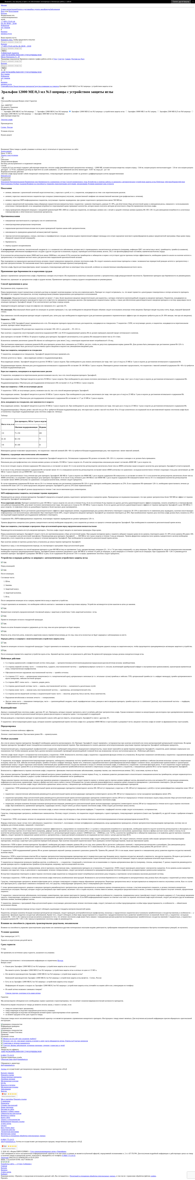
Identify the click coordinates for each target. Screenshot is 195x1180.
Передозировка (7, 184)
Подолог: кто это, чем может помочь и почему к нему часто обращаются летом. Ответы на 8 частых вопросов (45, 1041)
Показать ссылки (7, 1075)
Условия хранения (95, 184)
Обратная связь (7, 1059)
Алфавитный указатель (10, 53)
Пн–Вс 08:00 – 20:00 (9, 22)
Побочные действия (164, 182)
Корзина (4, 1170)
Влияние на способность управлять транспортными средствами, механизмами (57, 184)
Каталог (4, 13)
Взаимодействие (178, 182)
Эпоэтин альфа (7, 120)
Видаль (60, 960)
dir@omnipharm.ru (8, 1065)
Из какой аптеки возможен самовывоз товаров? (23, 989)
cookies (153, 1176)
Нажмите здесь (6, 40)
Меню (3, 57)
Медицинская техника (9, 1087)
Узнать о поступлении (9, 147)
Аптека (4, 1069)
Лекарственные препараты (23, 86)
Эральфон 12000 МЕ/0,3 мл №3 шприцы (52, 111)
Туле (55, 59)
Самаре (68, 59)
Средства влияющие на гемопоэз (46, 86)
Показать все (6, 176)
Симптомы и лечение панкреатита (16, 1043)
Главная (4, 86)
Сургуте (61, 59)
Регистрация (13, 11)
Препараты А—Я (13, 57)
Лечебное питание (8, 1079)
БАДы (3, 1083)
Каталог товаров (7, 1073)
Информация (6, 1121)
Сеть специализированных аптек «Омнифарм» (48, 1151)
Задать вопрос (6, 151)
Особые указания (20, 184)
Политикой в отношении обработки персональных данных (92, 1176)
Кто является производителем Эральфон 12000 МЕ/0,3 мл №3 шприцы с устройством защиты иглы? (44, 974)
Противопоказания (17, 182)
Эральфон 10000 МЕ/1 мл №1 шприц (142, 111)
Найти (4, 51)
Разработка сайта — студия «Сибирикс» (16, 1164)
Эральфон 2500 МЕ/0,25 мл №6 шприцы (175, 111)
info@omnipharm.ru (20, 1059)
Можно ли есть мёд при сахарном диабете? (19, 1039)
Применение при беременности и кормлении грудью (45, 182)
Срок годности (108, 184)
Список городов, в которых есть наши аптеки (23, 993)
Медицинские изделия (9, 1081)
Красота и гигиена (8, 1085)
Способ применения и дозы (77, 182)
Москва (4, 5)
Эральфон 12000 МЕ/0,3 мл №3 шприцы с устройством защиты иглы (98, 111)
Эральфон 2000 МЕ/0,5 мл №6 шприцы (16, 114)
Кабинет (4, 1174)
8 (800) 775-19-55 (7, 1055)
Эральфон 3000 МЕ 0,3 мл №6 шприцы (49, 114)
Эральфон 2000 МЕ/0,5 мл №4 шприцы (19, 111)
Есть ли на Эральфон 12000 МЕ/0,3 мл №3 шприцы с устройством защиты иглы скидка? (39, 982)
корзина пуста (6, 33)
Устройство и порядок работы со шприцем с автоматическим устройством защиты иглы (122, 182)
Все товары (5, 74)
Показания (5, 182)
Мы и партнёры (7, 1099)
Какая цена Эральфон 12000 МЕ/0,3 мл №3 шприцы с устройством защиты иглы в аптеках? (40, 966)
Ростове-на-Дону (78, 59)
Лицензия (4, 1157)
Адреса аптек (6, 1172)
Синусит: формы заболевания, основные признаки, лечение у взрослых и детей (34, 1045)
